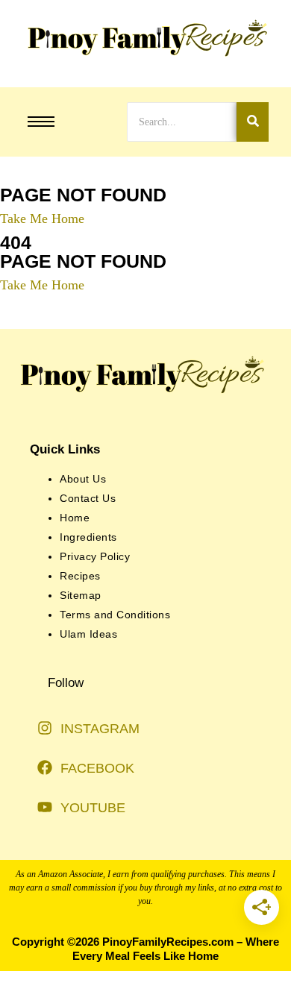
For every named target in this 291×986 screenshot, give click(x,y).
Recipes (80, 576)
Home (75, 518)
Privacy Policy (95, 556)
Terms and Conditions (115, 615)
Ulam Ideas (88, 634)
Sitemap (80, 595)
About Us (83, 479)
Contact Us (88, 498)
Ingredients (88, 537)
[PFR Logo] (145, 38)
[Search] (253, 122)
